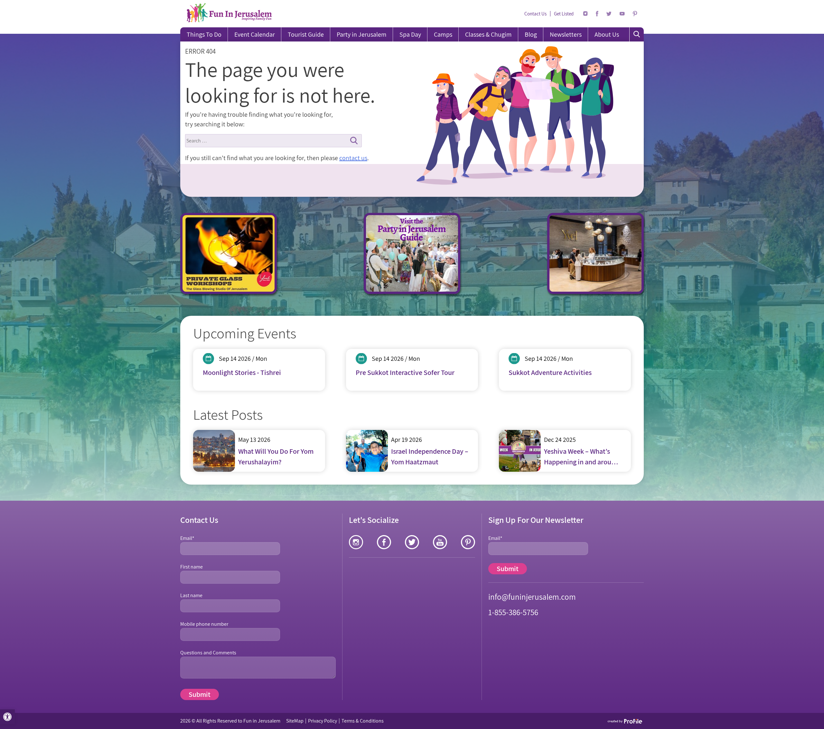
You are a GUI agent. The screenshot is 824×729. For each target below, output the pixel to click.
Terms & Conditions (363, 720)
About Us (607, 34)
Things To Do (204, 34)
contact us (353, 158)
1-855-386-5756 (513, 612)
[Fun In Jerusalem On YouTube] (622, 13)
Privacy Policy (322, 720)
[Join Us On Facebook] (597, 13)
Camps (443, 34)
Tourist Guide (306, 34)
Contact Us (535, 14)
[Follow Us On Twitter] (609, 14)
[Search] (637, 34)
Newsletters (566, 34)
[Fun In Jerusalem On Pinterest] (635, 14)
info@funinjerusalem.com (532, 596)
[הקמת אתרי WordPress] (625, 721)
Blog (531, 34)
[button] (7, 716)
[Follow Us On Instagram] (585, 13)
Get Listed (564, 14)
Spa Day (410, 34)
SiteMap (295, 720)
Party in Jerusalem (362, 34)
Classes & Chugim (488, 34)
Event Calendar (254, 34)
